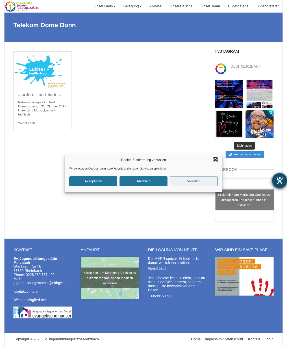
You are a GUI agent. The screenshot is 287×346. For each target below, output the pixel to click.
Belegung (131, 6)
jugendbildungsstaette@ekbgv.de (40, 283)
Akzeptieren (93, 181)
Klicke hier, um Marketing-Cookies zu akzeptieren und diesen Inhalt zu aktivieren (244, 200)
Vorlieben (193, 181)
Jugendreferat (267, 6)
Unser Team (210, 6)
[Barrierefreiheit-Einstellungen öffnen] (279, 180)
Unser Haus (103, 6)
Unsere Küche (181, 6)
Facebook (226, 169)
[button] (215, 160)
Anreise (155, 6)
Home (196, 339)
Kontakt (254, 339)
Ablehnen (143, 181)
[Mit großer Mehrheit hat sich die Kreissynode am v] (229, 124)
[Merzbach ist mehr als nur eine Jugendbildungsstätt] (229, 94)
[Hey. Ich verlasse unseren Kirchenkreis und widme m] (260, 124)
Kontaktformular (26, 291)
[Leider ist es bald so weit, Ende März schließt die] (260, 94)
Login (269, 339)
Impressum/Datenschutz (224, 339)
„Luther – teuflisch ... (39, 95)
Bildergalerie (238, 6)
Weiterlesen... (28, 123)
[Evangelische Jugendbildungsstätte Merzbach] (23, 11)
